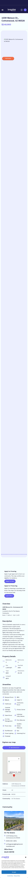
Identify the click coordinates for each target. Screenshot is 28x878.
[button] (25, 857)
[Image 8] (5, 554)
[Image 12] (10, 554)
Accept (14, 872)
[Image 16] (15, 554)
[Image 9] (6, 554)
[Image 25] (26, 554)
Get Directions (15, 747)
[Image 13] (11, 554)
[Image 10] (7, 554)
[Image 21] (21, 554)
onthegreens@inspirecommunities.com (14, 845)
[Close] (19, 759)
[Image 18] (17, 554)
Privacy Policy (17, 875)
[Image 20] (20, 554)
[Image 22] (22, 554)
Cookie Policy (10, 875)
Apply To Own (10, 581)
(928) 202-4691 (11, 841)
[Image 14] (12, 554)
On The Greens (9, 833)
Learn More (9, 596)
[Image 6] (2, 554)
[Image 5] (1, 554)
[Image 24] (25, 554)
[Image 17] (16, 554)
